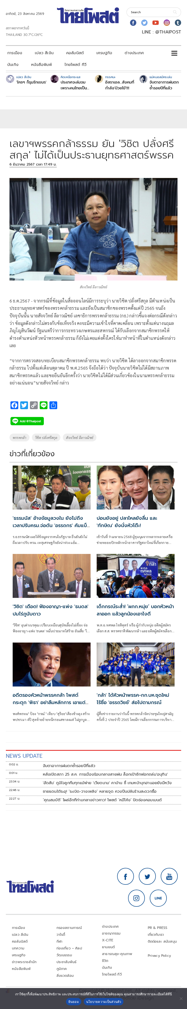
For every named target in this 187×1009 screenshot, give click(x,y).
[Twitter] (144, 23)
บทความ (18, 948)
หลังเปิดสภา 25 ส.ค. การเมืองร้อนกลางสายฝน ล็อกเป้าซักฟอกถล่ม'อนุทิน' (105, 774)
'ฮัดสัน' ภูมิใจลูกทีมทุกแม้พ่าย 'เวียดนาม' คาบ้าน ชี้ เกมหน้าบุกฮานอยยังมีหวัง (107, 783)
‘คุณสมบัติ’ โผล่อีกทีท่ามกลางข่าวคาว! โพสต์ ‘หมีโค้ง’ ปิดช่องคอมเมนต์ (102, 800)
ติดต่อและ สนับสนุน (162, 941)
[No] (180, 998)
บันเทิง (13, 65)
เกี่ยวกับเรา (156, 934)
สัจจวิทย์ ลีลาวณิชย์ (79, 437)
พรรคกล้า (19, 437)
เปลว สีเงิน (44, 53)
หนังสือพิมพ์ (41, 65)
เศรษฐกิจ (104, 53)
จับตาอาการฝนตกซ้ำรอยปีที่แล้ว (164, 85)
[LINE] (158, 898)
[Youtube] (155, 23)
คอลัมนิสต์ (75, 53)
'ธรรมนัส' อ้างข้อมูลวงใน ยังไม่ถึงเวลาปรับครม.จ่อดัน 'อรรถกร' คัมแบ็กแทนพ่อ (51, 525)
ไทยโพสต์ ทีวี (75, 65)
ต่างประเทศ (134, 53)
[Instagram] (166, 23)
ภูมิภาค (61, 968)
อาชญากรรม (111, 933)
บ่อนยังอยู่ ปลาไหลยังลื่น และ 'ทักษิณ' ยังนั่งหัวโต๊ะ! (127, 521)
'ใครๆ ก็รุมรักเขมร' (31, 82)
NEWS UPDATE (24, 756)
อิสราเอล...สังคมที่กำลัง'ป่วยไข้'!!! (119, 85)
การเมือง (14, 53)
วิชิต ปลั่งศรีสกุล (46, 437)
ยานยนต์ (108, 947)
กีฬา (59, 941)
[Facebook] (133, 23)
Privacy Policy (159, 955)
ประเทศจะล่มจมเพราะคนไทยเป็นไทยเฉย (74, 85)
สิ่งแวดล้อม (65, 975)
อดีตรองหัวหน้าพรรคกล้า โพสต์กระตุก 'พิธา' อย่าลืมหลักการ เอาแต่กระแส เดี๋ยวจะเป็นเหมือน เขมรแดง (49, 702)
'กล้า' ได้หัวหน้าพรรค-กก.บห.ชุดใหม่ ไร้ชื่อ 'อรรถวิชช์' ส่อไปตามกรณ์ (133, 698)
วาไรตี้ (60, 934)
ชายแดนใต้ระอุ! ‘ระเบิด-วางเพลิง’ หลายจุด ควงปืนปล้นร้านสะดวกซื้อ (100, 791)
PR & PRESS (158, 927)
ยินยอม (73, 1002)
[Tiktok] (178, 23)
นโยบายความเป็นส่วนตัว (103, 1002)
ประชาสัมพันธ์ (66, 962)
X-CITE (107, 940)
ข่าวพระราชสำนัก (24, 962)
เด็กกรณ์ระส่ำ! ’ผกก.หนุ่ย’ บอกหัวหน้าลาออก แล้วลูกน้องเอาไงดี (135, 610)
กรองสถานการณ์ (69, 927)
